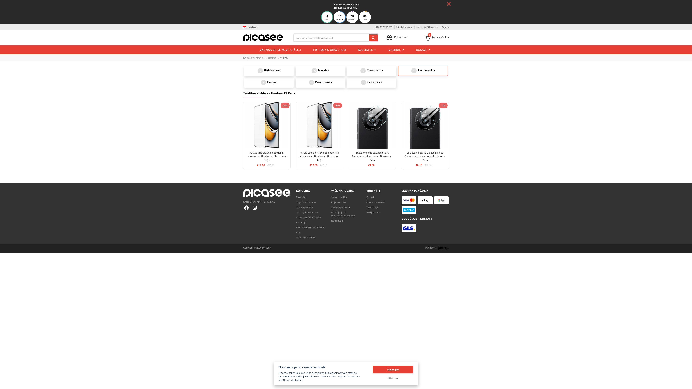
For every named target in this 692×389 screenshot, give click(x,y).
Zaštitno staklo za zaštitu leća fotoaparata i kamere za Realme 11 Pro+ (372, 156)
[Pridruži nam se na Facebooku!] (246, 207)
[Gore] (5, 384)
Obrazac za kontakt (375, 202)
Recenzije (301, 222)
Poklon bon (301, 197)
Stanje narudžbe (339, 197)
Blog (298, 232)
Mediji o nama (373, 212)
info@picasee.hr (404, 27)
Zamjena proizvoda (340, 207)
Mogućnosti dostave (306, 202)
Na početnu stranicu (253, 57)
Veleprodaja (372, 207)
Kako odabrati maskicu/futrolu (310, 227)
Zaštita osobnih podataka (308, 217)
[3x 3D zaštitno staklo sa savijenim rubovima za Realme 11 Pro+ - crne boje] (319, 125)
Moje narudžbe (338, 202)
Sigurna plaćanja (304, 207)
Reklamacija (337, 220)
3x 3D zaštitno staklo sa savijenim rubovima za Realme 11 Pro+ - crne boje (319, 156)
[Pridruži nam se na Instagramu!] (254, 207)
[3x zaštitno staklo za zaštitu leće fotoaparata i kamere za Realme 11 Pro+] (425, 125)
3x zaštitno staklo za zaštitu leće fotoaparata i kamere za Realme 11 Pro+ (425, 156)
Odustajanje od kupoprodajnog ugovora (343, 214)
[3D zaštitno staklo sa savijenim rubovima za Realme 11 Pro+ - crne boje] (266, 125)
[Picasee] (263, 37)
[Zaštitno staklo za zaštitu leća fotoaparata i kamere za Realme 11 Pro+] (372, 125)
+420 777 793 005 (383, 27)
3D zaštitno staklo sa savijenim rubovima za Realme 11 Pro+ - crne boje (267, 156)
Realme (272, 57)
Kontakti (370, 197)
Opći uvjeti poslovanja (307, 212)
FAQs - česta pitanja (306, 237)
